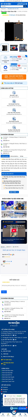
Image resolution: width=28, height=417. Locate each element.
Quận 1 (3, 246)
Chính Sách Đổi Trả (7, 375)
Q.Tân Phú (16, 246)
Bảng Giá (14, 415)
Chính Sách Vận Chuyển (8, 377)
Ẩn (12, 173)
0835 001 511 (6, 153)
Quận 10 (9, 246)
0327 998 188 (6, 147)
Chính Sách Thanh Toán (8, 381)
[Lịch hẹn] (26, 4)
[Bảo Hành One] (7, 4)
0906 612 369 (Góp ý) (8, 356)
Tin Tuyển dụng (7, 359)
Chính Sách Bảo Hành (7, 370)
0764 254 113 (6, 140)
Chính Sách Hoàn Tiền (7, 379)
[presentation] (2, 31)
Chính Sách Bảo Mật (7, 372)
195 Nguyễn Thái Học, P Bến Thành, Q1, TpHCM (15, 337)
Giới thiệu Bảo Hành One (9, 363)
